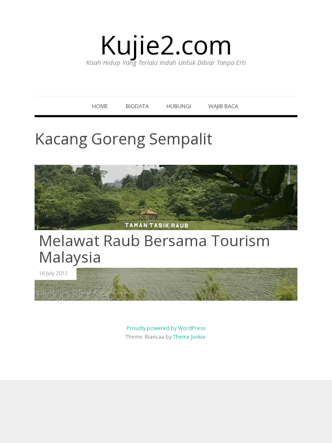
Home (100, 106)
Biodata (137, 106)
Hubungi (178, 106)
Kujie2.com (166, 44)
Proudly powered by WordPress (166, 328)
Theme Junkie (189, 336)
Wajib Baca (223, 106)
